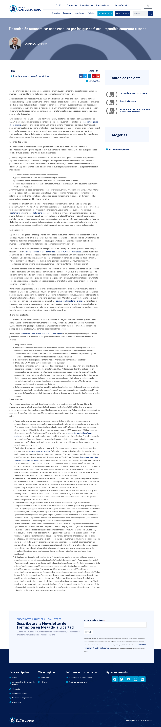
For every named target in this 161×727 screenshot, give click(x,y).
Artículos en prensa (119, 149)
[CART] (148, 6)
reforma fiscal (17, 213)
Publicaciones (102, 5)
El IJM (58, 5)
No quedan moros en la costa (133, 93)
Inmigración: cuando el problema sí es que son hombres (135, 110)
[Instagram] (135, 679)
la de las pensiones (38, 213)
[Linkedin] (142, 679)
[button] (81, 76)
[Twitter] (121, 679)
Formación (72, 5)
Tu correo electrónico (94, 620)
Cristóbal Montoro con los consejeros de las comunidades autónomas (52, 252)
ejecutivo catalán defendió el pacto (69, 301)
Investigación (86, 5)
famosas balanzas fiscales (39, 451)
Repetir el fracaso (128, 101)
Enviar (88, 632)
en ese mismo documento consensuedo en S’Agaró (41, 334)
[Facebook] (115, 679)
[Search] (150, 13)
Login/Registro (122, 5)
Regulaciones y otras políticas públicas (31, 76)
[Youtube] (128, 679)
